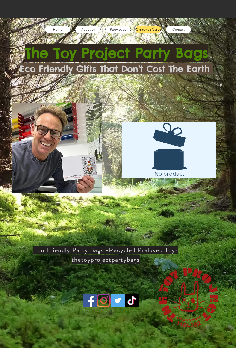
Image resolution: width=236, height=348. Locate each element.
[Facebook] (90, 300)
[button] (219, 85)
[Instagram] (104, 300)
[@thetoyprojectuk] (118, 300)
